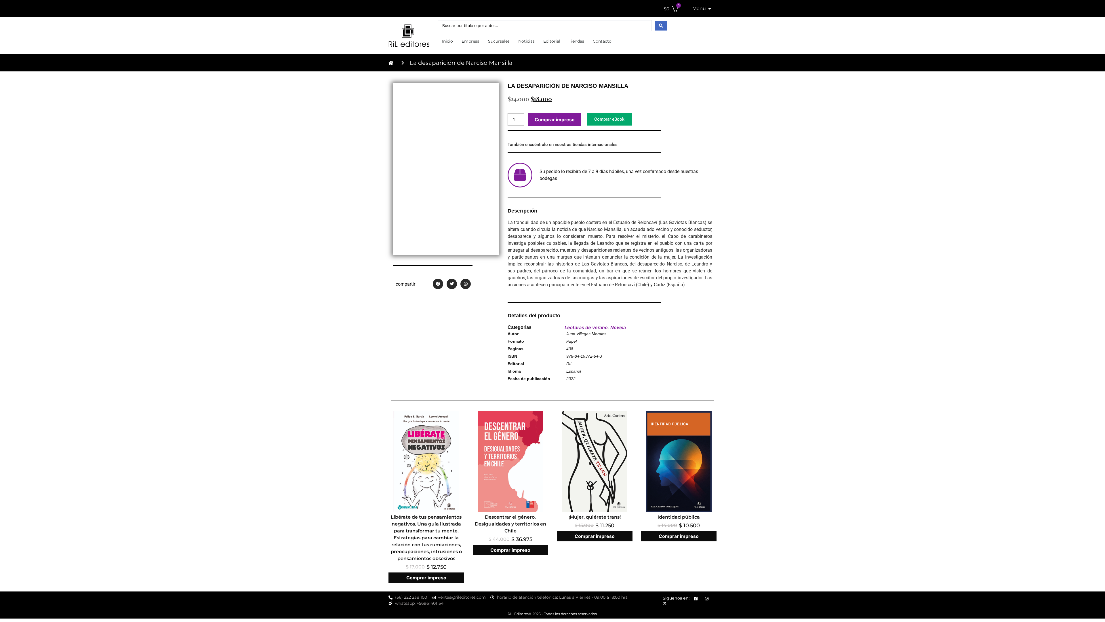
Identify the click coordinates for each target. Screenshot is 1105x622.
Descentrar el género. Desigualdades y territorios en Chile (510, 524)
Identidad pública (679, 517)
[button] (438, 284)
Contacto (602, 41)
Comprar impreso (555, 119)
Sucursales (499, 41)
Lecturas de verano (586, 327)
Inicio (447, 41)
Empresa (470, 41)
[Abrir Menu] (709, 8)
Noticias (526, 41)
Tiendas (576, 41)
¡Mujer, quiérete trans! (595, 517)
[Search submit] (661, 26)
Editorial (551, 41)
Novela (618, 327)
